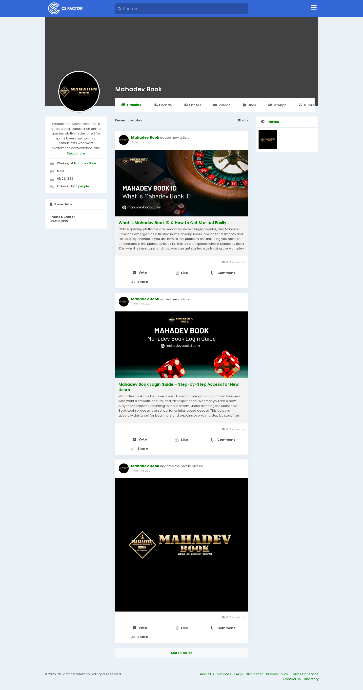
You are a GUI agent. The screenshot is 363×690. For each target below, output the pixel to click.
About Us (207, 674)
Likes (252, 105)
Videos (224, 105)
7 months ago (140, 142)
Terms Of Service (305, 674)
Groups (280, 105)
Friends (165, 105)
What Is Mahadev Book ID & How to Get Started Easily (172, 223)
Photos (195, 105)
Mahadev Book (138, 89)
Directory (311, 679)
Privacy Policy (277, 674)
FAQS (238, 674)
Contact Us (292, 679)
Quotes (310, 105)
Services (224, 674)
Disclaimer (255, 674)
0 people (82, 186)
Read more (76, 153)
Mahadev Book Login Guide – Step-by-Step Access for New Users (179, 387)
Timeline (133, 104)
